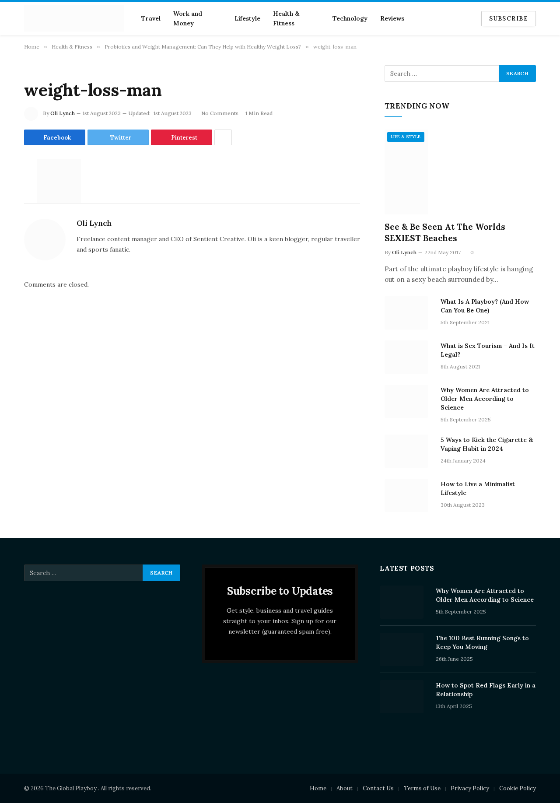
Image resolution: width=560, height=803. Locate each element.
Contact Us (378, 788)
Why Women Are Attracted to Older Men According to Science (485, 398)
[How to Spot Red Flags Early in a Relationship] (404, 696)
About (344, 788)
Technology (350, 18)
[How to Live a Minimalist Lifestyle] (409, 495)
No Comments (219, 113)
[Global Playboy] (74, 18)
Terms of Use (422, 788)
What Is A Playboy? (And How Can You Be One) (485, 306)
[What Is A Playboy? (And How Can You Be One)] (409, 313)
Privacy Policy (470, 788)
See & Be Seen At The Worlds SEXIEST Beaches (445, 232)
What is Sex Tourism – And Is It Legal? (488, 350)
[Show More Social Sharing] (223, 137)
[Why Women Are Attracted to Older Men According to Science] (409, 401)
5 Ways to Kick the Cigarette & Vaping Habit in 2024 (487, 444)
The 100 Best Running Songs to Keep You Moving (482, 642)
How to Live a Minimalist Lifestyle (478, 488)
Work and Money (187, 18)
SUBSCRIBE (508, 18)
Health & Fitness (286, 18)
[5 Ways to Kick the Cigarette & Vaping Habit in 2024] (409, 451)
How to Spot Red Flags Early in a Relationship (486, 689)
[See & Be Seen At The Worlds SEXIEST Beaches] (460, 172)
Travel (151, 18)
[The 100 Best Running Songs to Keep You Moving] (404, 649)
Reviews (392, 18)
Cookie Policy (517, 788)
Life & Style (406, 137)
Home (318, 788)
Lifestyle (247, 18)
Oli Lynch (62, 113)
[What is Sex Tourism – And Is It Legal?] (409, 357)
